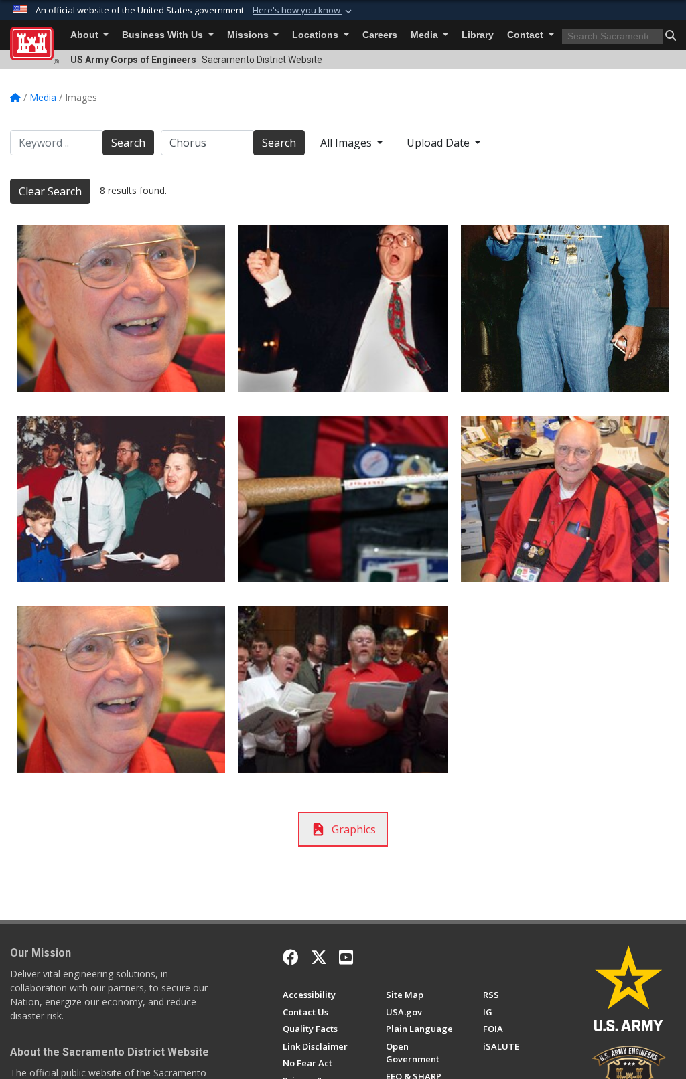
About (85, 35)
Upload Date (439, 142)
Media (426, 35)
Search (128, 142)
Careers (379, 35)
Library (478, 35)
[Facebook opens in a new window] (291, 957)
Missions (249, 35)
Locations (316, 35)
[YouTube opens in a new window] (346, 957)
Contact (526, 35)
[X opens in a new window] (319, 957)
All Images (347, 142)
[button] (303, 10)
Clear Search (50, 191)
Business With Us (164, 35)
